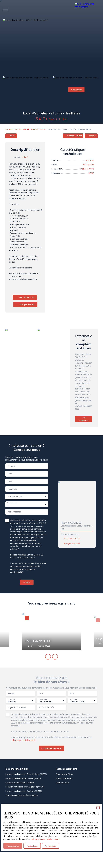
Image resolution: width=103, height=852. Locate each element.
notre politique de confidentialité (45, 839)
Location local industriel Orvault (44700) (23, 778)
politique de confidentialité (23, 740)
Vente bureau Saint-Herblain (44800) (21, 795)
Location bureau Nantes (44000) (19, 782)
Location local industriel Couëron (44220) (23, 791)
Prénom (11, 466)
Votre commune (15, 496)
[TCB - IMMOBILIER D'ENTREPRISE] (87, 9)
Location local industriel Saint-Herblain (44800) (26, 774)
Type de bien (43, 699)
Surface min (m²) (46, 707)
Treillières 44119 (38, 129)
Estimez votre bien (64, 778)
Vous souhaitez (12, 503)
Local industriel (22, 129)
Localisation (73, 699)
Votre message (14, 512)
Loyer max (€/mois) (17, 707)
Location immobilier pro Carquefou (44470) (24, 786)
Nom (10, 474)
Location (9, 129)
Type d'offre (12, 699)
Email (10, 481)
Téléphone (12, 489)
